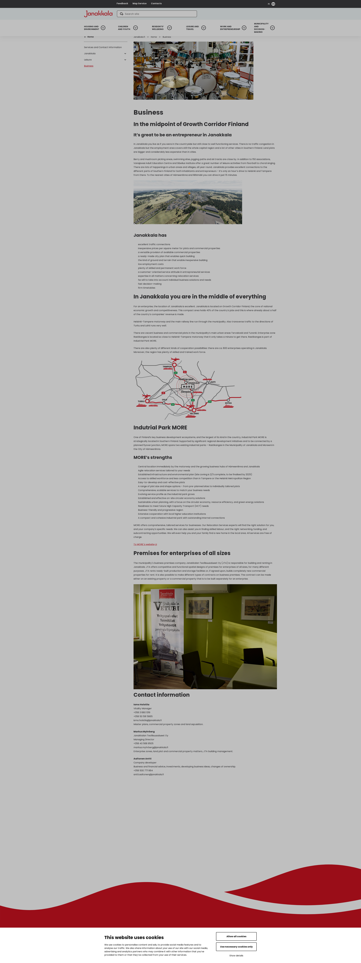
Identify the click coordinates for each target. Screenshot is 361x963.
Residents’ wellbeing (158, 28)
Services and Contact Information (103, 47)
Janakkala (89, 53)
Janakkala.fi (139, 37)
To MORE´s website (144, 544)
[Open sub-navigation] (103, 28)
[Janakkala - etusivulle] (98, 13)
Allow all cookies (236, 936)
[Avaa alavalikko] (125, 54)
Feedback (122, 3)
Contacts (156, 3)
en (273, 4)
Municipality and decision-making (261, 27)
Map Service (140, 3)
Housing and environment (91, 28)
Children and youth (124, 28)
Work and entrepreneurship (230, 28)
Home (154, 37)
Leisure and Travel (192, 28)
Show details (236, 955)
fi (269, 4)
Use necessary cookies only (236, 946)
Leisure (88, 59)
